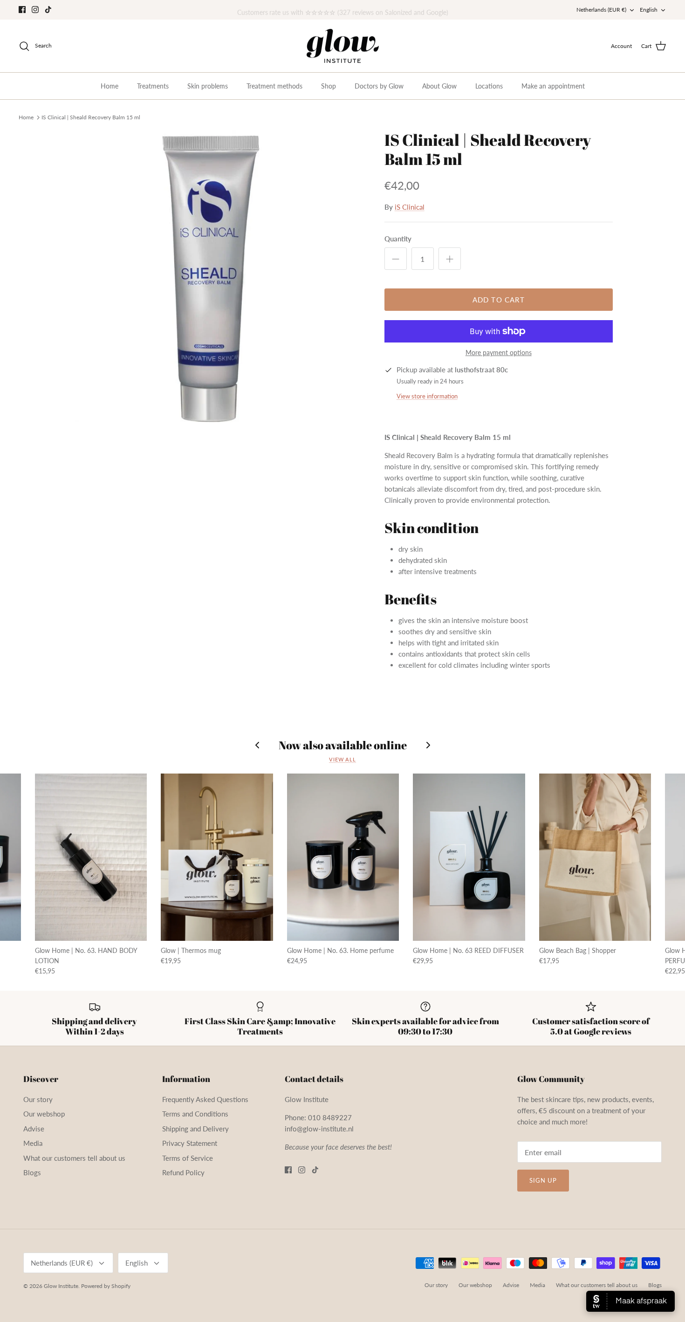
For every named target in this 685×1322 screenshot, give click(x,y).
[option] (218, 276)
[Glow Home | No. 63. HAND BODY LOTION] (91, 857)
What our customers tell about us (74, 1158)
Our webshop (44, 1114)
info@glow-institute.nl (319, 1128)
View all (342, 759)
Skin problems (207, 86)
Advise (33, 1128)
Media (32, 1143)
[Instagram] (35, 9)
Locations (489, 86)
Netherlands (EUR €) (601, 9)
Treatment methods (274, 86)
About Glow (439, 86)
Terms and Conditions (195, 1114)
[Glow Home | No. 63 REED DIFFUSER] (469, 857)
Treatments (153, 86)
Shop (328, 86)
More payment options (499, 352)
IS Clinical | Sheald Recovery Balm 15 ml (90, 116)
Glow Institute (61, 1285)
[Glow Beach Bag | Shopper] (595, 857)
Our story (38, 1099)
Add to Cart (499, 299)
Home (109, 86)
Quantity (397, 238)
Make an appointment (553, 86)
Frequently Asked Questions (205, 1099)
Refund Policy (183, 1172)
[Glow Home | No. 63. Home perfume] (343, 857)
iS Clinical (410, 207)
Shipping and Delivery (195, 1128)
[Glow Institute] (343, 46)
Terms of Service (187, 1158)
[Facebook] (22, 9)
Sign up (543, 1180)
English (649, 9)
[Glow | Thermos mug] (217, 857)
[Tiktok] (48, 9)
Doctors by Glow (379, 86)
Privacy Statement (189, 1143)
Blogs (32, 1172)
